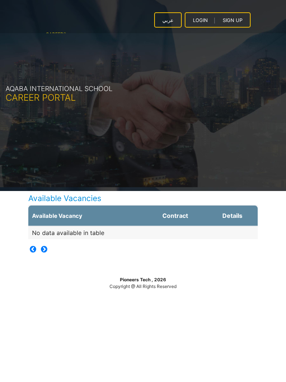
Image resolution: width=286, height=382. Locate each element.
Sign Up (232, 20)
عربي (168, 20)
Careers (56, 31)
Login (200, 20)
